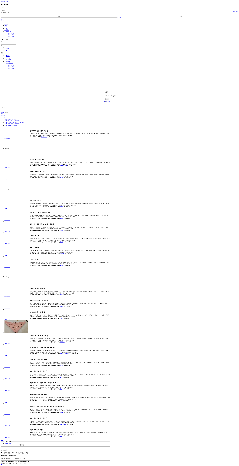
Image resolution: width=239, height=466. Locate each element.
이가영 (61, 306)
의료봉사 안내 (11, 34)
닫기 (107, 99)
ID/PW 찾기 (235, 11)
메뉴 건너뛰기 (4, 1)
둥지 (61, 389)
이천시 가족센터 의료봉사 (10, 125)
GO (22, 444)
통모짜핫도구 (63, 165)
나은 (61, 400)
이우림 (61, 412)
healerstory (44, 137)
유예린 (61, 242)
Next (9, 443)
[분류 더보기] (4, 117)
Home (6, 24)
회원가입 (59, 16)
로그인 (180, 16)
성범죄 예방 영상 (12, 36)
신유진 (61, 218)
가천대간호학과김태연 (65, 353)
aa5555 (62, 365)
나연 (61, 318)
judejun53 (62, 253)
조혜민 (61, 206)
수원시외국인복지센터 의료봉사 (12, 120)
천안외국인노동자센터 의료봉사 (12, 124)
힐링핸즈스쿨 (7, 31)
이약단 (61, 230)
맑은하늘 (62, 342)
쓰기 (2, 113)
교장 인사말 (11, 33)
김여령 (61, 177)
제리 (61, 436)
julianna (62, 294)
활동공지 (6, 30)
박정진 (61, 265)
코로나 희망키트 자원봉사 (10, 119)
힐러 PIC (6, 28)
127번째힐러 (63, 424)
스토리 (6, 26)
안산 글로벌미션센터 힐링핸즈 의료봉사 (14, 122)
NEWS (6, 25)
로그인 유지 (6, 12)
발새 (61, 377)
